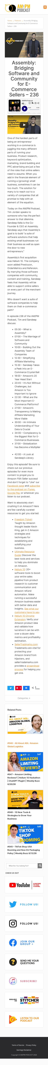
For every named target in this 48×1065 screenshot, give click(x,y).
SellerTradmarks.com (26, 644)
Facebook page (15, 485)
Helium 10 (20, 569)
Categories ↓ (24, 698)
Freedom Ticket (23, 519)
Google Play (13, 493)
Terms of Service (18, 1045)
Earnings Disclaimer (24, 1050)
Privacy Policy (31, 1045)
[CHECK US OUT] (24, 885)
